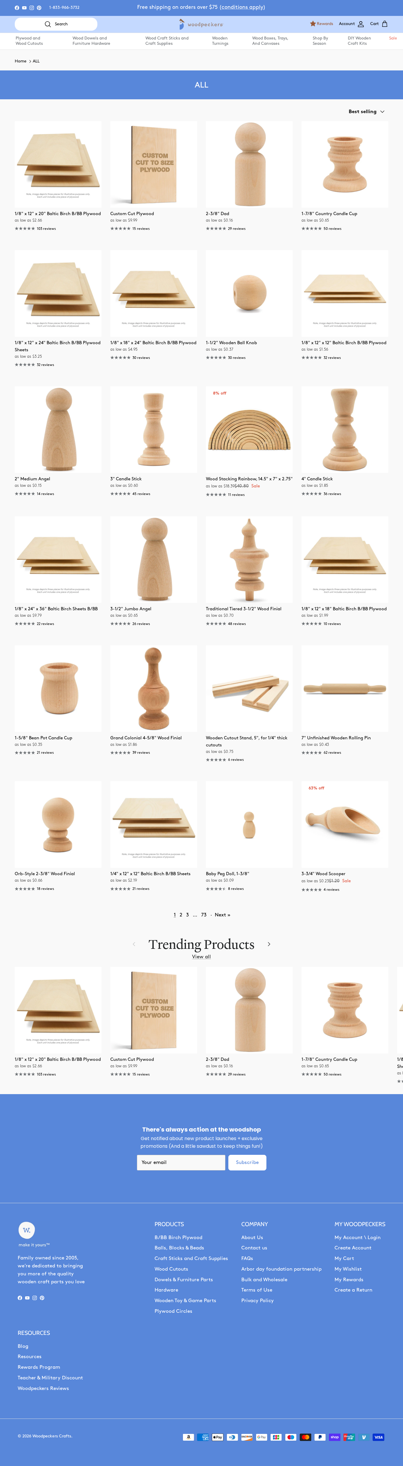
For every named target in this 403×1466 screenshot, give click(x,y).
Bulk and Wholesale (264, 1279)
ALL (36, 61)
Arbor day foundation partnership (281, 1269)
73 (204, 915)
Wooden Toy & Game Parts (185, 1300)
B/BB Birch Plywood (178, 1237)
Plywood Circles (173, 1311)
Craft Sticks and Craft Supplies (191, 1258)
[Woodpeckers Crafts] (201, 24)
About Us (252, 1237)
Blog (23, 1346)
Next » (222, 915)
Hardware (166, 1290)
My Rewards (349, 1279)
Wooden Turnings (220, 41)
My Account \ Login (358, 1237)
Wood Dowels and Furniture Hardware (91, 41)
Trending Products (201, 944)
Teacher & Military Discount (50, 1378)
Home (21, 61)
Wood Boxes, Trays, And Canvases (270, 41)
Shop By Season (320, 41)
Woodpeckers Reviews (43, 1388)
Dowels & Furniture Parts (184, 1279)
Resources (30, 1356)
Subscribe (247, 1162)
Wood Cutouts (171, 1269)
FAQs (247, 1258)
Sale (392, 38)
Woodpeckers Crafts (51, 1436)
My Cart (344, 1258)
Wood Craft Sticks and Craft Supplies (167, 41)
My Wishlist (348, 1269)
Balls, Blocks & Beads (179, 1248)
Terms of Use (256, 1290)
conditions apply (242, 7)
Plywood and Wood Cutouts (29, 41)
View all (201, 956)
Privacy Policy (257, 1300)
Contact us (254, 1248)
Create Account (353, 1248)
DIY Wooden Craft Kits (359, 41)
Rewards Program (39, 1367)
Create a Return (353, 1290)
